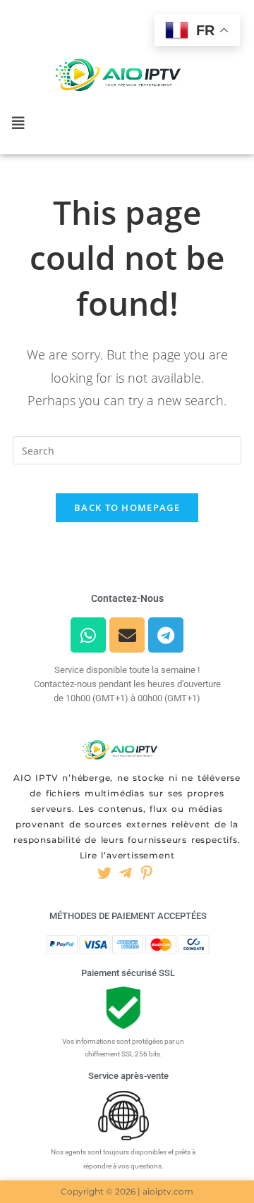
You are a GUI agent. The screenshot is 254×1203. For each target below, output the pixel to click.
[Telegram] (165, 635)
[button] (18, 123)
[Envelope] (127, 635)
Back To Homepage (127, 507)
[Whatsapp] (88, 635)
